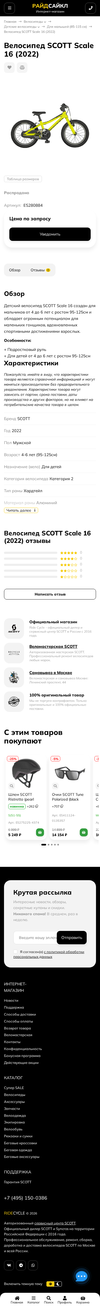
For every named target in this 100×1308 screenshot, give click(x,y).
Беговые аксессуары (21, 1156)
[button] (43, 844)
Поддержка (14, 1007)
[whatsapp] (33, 1265)
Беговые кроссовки (20, 1143)
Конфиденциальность (23, 1049)
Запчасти (12, 1108)
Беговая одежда (18, 1150)
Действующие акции (21, 1062)
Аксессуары (14, 1101)
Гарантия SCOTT (17, 1182)
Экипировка (14, 1122)
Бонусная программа (22, 1056)
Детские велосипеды (20, 27)
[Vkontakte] (9, 1265)
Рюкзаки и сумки (18, 1136)
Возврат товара (17, 1028)
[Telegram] (21, 1265)
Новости (11, 1000)
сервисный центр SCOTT (54, 1223)
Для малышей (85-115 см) (67, 27)
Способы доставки (20, 1014)
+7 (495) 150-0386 (25, 1198)
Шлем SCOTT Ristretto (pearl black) (21, 799)
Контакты (12, 1042)
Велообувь (13, 1129)
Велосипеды (33, 21)
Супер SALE (14, 1088)
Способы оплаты (18, 1021)
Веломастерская (18, 1035)
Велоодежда (15, 1115)
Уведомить (50, 234)
